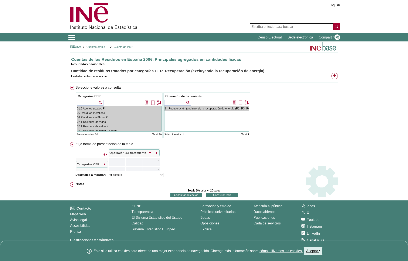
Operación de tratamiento (183, 96)
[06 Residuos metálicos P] (119, 117)
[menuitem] (204, 112)
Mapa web (78, 214)
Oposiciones (209, 223)
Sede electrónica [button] (300, 37)
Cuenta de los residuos (128, 46)
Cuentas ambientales (99, 46)
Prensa (75, 231)
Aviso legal (78, 220)
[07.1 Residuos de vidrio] (119, 122)
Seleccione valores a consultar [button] (98, 87)
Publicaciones (264, 217)
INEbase (75, 46)
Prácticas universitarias (217, 212)
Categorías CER (89, 96)
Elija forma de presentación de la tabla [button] (104, 144)
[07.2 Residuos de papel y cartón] (119, 131)
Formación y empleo (215, 206)
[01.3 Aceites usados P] (119, 108)
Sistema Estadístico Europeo (153, 229)
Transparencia (142, 212)
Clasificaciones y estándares (91, 240)
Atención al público (268, 206)
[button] (328, 37)
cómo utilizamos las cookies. (281, 251)
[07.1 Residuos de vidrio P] (119, 126)
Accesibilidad (80, 225)
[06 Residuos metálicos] (119, 113)
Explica (206, 229)
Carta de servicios (267, 223)
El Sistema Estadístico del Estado (157, 217)
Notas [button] (79, 184)
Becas (205, 217)
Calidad (137, 223)
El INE (136, 206)
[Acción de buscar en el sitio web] (336, 26)
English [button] (334, 5)
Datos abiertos (264, 212)
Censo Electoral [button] (270, 37)
